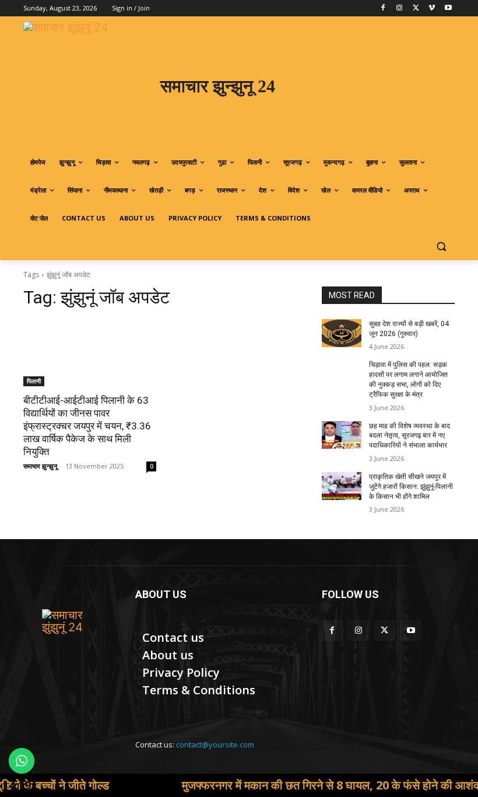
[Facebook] (383, 8)
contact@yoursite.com (215, 744)
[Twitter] (416, 8)
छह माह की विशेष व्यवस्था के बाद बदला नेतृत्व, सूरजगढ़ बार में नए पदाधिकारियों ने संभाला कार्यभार (409, 436)
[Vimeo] (431, 8)
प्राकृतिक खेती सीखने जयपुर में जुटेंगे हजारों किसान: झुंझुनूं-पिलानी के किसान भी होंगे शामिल (411, 487)
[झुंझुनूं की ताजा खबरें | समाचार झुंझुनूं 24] (71, 638)
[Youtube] (448, 8)
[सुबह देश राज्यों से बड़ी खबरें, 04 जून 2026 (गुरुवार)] (341, 333)
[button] (441, 246)
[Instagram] (399, 8)
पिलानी (34, 381)
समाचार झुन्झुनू (40, 466)
